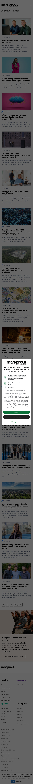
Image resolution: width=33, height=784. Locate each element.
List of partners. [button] (25, 397)
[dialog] (16, 392)
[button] (16, 387)
